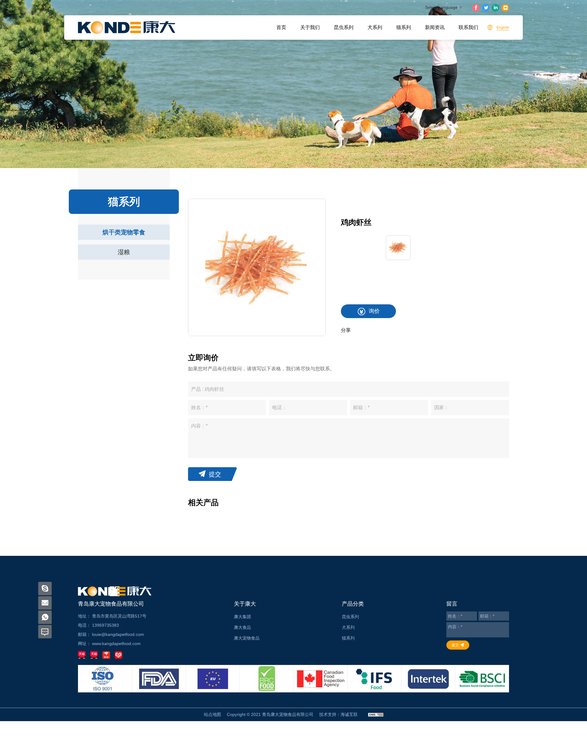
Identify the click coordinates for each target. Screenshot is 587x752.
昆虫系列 (343, 27)
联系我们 (468, 27)
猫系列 (403, 27)
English (503, 27)
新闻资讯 (435, 27)
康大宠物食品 (247, 638)
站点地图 (212, 714)
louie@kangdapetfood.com (118, 634)
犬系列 (374, 27)
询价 (374, 311)
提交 (215, 474)
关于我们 (310, 27)
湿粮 (124, 252)
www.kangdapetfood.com (116, 643)
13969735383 (105, 625)
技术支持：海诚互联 (338, 714)
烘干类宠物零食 (123, 232)
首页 (281, 27)
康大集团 (242, 616)
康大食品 (242, 627)
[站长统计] (375, 714)
